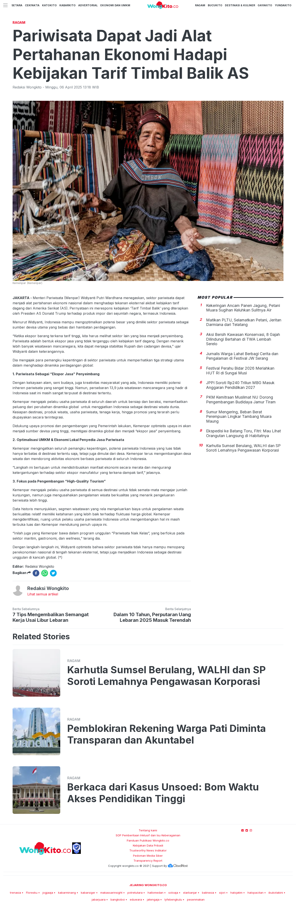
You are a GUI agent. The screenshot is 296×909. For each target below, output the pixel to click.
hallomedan (155, 892)
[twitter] (53, 573)
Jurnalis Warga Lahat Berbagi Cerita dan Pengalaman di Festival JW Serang (242, 356)
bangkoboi (118, 899)
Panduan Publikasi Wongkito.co (148, 840)
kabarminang (67, 892)
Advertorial (88, 5)
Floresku (31, 892)
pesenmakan (196, 899)
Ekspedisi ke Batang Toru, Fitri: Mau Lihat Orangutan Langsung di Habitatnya (243, 433)
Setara (16, 5)
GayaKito (265, 5)
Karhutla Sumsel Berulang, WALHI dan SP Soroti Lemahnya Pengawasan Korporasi (243, 447)
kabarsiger (88, 892)
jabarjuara (99, 899)
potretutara (135, 892)
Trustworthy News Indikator (148, 850)
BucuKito (215, 5)
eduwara (136, 899)
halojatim (236, 892)
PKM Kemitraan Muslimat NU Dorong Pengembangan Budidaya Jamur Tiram (241, 399)
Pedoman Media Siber (148, 855)
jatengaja (153, 899)
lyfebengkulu (173, 899)
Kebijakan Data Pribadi (148, 845)
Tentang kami (148, 830)
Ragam (200, 5)
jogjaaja (47, 892)
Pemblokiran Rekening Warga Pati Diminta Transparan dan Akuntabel (166, 734)
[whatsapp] (44, 573)
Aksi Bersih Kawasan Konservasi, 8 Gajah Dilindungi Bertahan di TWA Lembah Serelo (243, 339)
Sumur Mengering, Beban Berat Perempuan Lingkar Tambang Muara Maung (239, 416)
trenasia (15, 892)
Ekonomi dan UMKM (115, 5)
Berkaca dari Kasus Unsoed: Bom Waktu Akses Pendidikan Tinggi (163, 793)
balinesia (208, 892)
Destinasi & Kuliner (240, 5)
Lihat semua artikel (42, 594)
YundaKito (283, 5)
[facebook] (36, 573)
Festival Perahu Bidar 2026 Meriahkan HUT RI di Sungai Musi (240, 370)
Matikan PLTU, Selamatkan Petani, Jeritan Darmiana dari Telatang (243, 322)
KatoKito (49, 5)
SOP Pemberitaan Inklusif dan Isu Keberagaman (148, 835)
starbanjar (190, 892)
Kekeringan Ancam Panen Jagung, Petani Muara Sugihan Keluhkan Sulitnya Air (243, 307)
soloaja (173, 892)
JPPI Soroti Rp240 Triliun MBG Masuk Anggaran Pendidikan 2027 (240, 385)
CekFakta (32, 5)
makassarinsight (111, 892)
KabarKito (67, 5)
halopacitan (255, 892)
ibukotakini (275, 892)
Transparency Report (147, 860)
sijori (222, 892)
